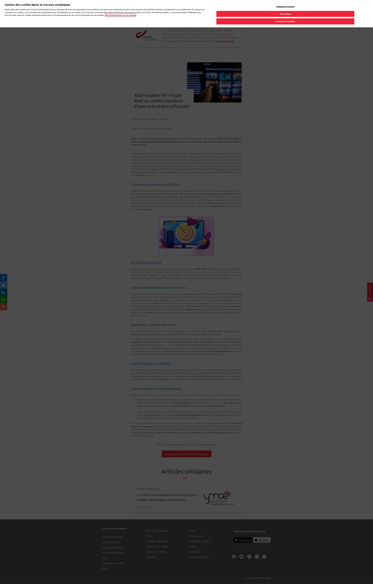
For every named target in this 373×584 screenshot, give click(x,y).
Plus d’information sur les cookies (120, 15)
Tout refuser (285, 14)
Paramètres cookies (285, 6)
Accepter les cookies (285, 21)
